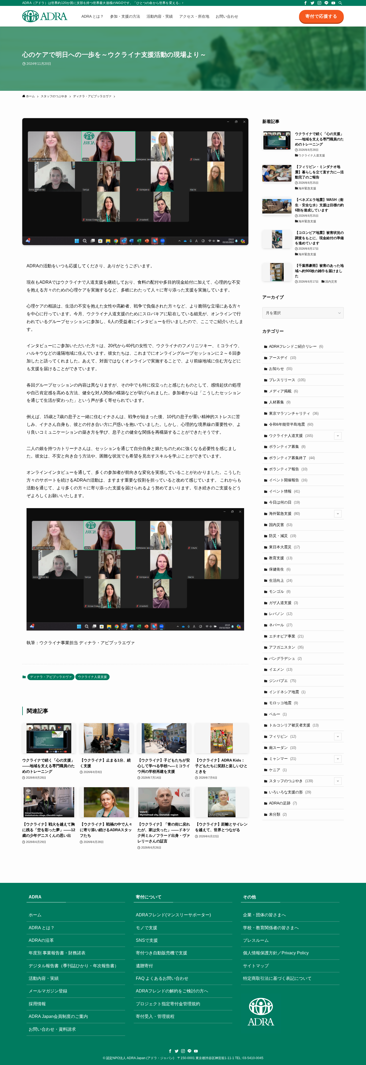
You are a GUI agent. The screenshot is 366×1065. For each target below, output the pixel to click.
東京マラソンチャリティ (294, 413)
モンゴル (279, 591)
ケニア (278, 770)
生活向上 (280, 580)
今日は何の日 (284, 502)
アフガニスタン (286, 647)
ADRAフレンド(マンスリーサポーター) (173, 915)
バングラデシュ (285, 658)
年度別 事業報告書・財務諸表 (57, 953)
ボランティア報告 (288, 469)
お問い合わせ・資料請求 (52, 1029)
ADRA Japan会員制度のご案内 (58, 1016)
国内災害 (280, 525)
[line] (326, 3)
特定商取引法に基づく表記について (277, 978)
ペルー (278, 714)
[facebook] (305, 3)
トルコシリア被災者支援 (294, 725)
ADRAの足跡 (283, 803)
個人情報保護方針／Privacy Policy (276, 953)
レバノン (280, 614)
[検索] (340, 3)
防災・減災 (282, 536)
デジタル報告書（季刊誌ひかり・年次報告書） (74, 965)
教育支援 (280, 558)
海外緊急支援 (284, 513)
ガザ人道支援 (283, 603)
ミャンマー (282, 758)
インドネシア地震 (287, 692)
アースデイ (282, 357)
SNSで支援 (147, 940)
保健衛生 (279, 569)
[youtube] (333, 3)
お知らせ (280, 368)
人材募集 (279, 402)
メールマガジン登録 (48, 991)
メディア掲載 (283, 391)
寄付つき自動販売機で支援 (161, 953)
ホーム (35, 915)
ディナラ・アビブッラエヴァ (51, 677)
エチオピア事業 (286, 636)
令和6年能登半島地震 (291, 424)
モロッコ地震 (283, 703)
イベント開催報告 (288, 480)
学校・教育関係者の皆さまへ (271, 927)
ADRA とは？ (42, 927)
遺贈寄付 (144, 965)
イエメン (280, 669)
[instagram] (319, 3)
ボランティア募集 (287, 446)
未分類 (278, 814)
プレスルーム (256, 940)
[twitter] (312, 3)
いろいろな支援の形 (290, 792)
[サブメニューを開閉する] (338, 436)
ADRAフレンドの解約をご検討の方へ (172, 991)
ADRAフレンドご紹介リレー (296, 346)
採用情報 (37, 1004)
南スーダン (282, 747)
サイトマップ (256, 965)
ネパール (280, 625)
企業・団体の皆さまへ (264, 915)
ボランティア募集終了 (292, 458)
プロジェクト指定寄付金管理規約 (168, 1004)
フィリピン (282, 736)
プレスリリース (287, 380)
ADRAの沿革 (41, 940)
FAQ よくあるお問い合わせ (162, 978)
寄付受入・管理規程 (155, 1016)
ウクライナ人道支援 (92, 677)
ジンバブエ (282, 680)
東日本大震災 (284, 547)
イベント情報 (284, 491)
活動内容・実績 (44, 978)
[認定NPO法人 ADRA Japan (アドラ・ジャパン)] (45, 16)
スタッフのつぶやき (291, 781)
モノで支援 (146, 927)
